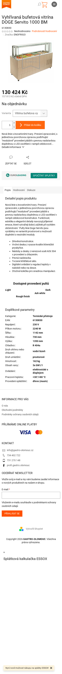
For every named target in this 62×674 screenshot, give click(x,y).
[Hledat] (39, 4)
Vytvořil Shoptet (34, 528)
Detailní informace (11, 147)
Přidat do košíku (32, 125)
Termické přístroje (43, 316)
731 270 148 (13, 460)
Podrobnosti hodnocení (44, 31)
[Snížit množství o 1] (14, 127)
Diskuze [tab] (31, 190)
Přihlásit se (12, 513)
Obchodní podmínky (12, 410)
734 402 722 (13, 455)
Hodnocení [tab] (19, 190)
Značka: (15, 34)
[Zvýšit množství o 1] (14, 123)
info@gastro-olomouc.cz (20, 450)
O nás (5, 405)
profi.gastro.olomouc (18, 465)
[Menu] (54, 4)
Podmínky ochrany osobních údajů (20, 414)
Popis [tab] (8, 190)
